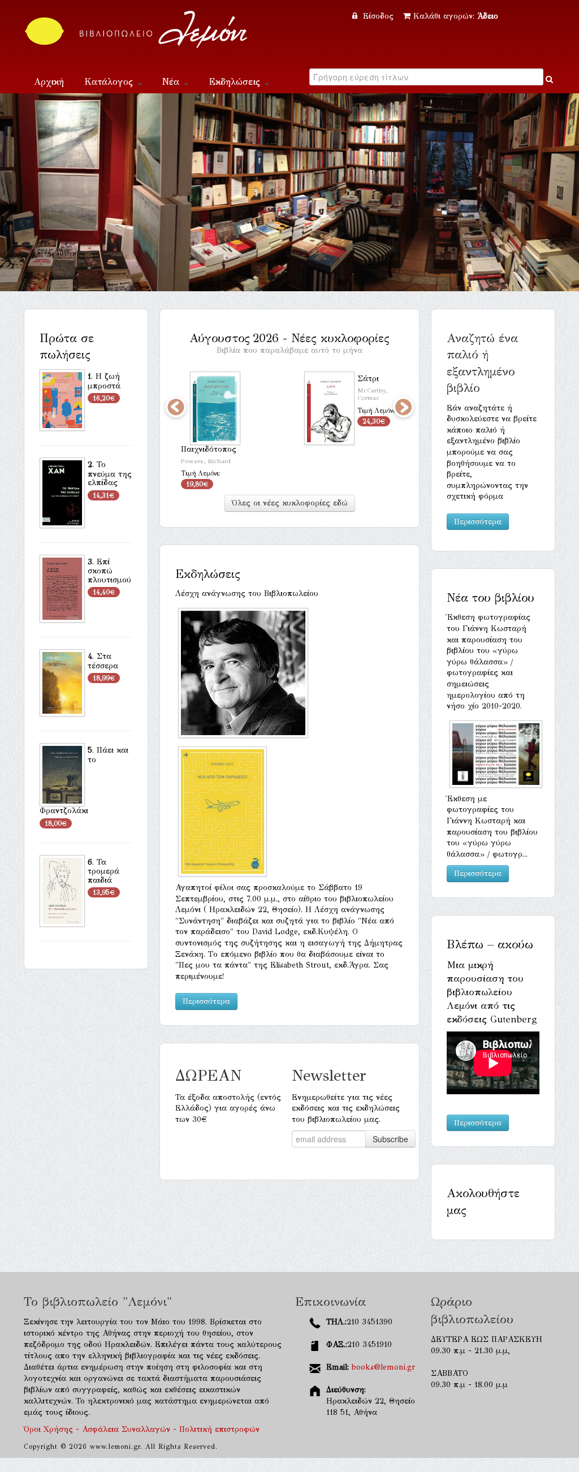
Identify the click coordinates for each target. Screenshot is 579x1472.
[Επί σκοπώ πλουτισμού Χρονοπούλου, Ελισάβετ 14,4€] (62, 588)
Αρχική (49, 81)
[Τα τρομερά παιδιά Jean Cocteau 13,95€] (62, 890)
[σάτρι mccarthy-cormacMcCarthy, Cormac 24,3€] (302, 408)
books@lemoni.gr (383, 1367)
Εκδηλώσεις (236, 81)
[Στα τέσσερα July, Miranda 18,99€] (62, 682)
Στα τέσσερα (103, 661)
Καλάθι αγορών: (455, 16)
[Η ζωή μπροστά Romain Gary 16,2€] (62, 399)
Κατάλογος (110, 81)
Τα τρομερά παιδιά (103, 871)
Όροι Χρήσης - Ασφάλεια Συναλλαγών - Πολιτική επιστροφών (142, 1429)
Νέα (172, 81)
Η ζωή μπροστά (104, 381)
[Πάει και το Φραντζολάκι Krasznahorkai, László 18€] (62, 774)
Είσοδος (378, 16)
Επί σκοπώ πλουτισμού (109, 571)
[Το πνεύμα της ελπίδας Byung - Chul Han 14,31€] (62, 492)
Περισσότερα (206, 998)
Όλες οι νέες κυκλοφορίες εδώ (290, 500)
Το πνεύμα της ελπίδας (110, 473)
